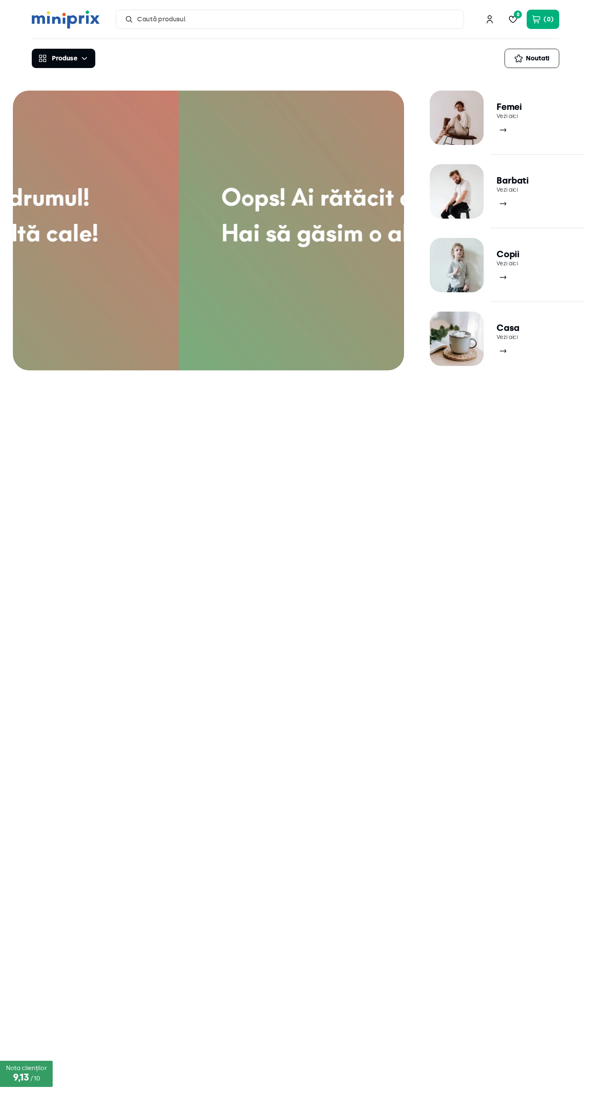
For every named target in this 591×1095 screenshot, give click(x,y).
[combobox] (290, 19)
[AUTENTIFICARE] (489, 19)
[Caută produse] (129, 19)
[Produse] (63, 58)
